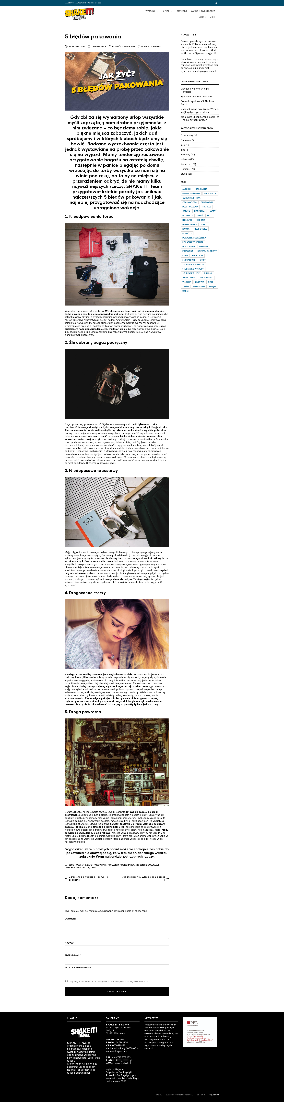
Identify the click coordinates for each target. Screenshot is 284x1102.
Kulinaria (185, 159)
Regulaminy (213, 1094)
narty (204, 224)
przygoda (187, 251)
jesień (200, 216)
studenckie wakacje (147, 865)
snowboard (189, 260)
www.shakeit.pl (123, 1063)
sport (203, 260)
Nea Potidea (200, 229)
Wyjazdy (150, 11)
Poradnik (129, 46)
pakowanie (100, 865)
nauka (185, 229)
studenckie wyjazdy (77, 867)
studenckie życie (191, 273)
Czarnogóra (189, 202)
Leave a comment (151, 46)
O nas (166, 11)
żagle (185, 291)
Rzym (185, 255)
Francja (206, 207)
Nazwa (69, 943)
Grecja (186, 211)
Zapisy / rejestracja (203, 11)
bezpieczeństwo (191, 193)
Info (183, 145)
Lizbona (201, 220)
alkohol (186, 189)
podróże (187, 233)
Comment (70, 919)
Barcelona (201, 189)
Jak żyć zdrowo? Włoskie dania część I (143, 878)
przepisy (203, 247)
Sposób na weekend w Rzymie (197, 96)
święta (212, 286)
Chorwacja (210, 193)
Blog (212, 17)
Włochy (186, 282)
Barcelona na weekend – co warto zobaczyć (88, 878)
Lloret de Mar (189, 224)
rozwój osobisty (207, 251)
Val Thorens (206, 278)
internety (187, 216)
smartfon (197, 255)
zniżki (185, 286)
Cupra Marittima (191, 198)
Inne (183, 149)
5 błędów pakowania (93, 36)
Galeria (202, 17)
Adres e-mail (73, 955)
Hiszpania (199, 211)
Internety (185, 154)
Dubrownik (207, 202)
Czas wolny (187, 135)
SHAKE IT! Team (77, 46)
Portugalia (188, 247)
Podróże (117, 46)
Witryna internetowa (78, 967)
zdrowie (199, 282)
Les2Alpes (187, 220)
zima (93, 867)
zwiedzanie (199, 286)
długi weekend (77, 865)
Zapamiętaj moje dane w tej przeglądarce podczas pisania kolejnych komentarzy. (109, 981)
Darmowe (186, 140)
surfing (208, 273)
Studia (184, 173)
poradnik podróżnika (121, 865)
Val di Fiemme (188, 278)
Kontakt (182, 11)
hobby (212, 211)
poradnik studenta (192, 242)
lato (90, 865)
